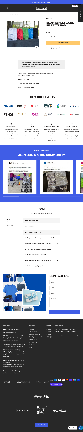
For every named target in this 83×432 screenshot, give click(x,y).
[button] (76, 6)
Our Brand (41, 424)
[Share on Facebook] (51, 48)
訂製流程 (49, 329)
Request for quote (63, 42)
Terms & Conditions (34, 334)
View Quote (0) (80, 13)
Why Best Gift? (33, 342)
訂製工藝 (49, 334)
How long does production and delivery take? (38, 249)
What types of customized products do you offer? (39, 238)
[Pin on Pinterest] (53, 48)
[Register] (77, 335)
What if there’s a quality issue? (34, 266)
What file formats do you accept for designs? (38, 260)
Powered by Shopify (47, 381)
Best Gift (49, 18)
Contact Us (32, 345)
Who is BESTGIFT (30, 226)
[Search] (7, 8)
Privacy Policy (33, 339)
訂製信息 (49, 331)
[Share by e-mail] (58, 48)
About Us (31, 329)
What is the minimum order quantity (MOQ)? (38, 243)
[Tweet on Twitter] (56, 48)
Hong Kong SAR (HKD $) (7, 381)
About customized (9, 224)
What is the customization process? (35, 254)
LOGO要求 (49, 337)
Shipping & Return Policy (36, 337)
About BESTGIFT (8, 220)
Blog (30, 347)
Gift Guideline (33, 331)
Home (4, 15)
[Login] (75, 8)
